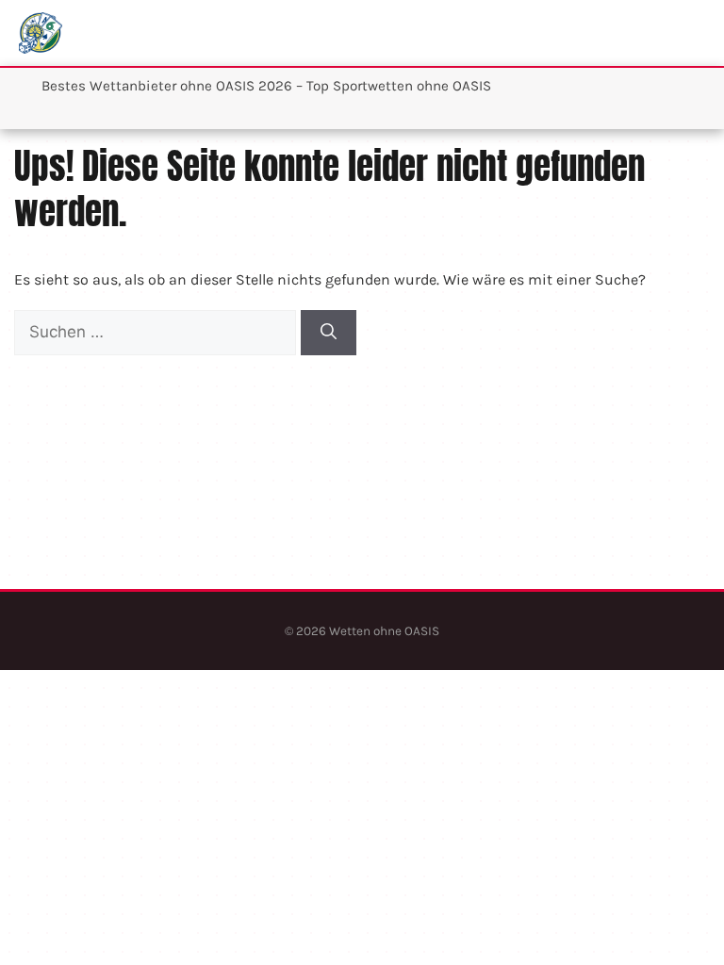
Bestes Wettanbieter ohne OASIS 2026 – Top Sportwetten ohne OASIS (266, 85)
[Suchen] (328, 332)
